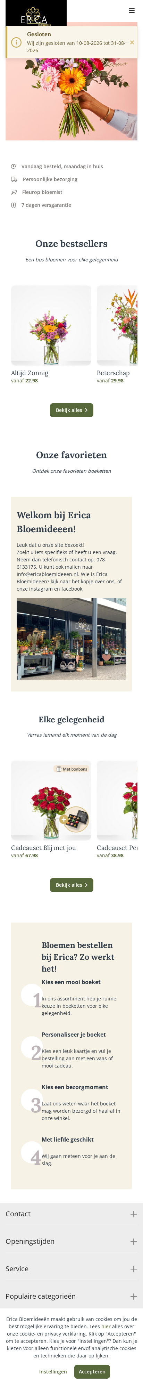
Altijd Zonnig (29, 373)
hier (106, 1326)
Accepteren (92, 1371)
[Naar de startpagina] (36, 16)
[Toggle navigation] (131, 11)
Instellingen (53, 1371)
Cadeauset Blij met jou (43, 848)
